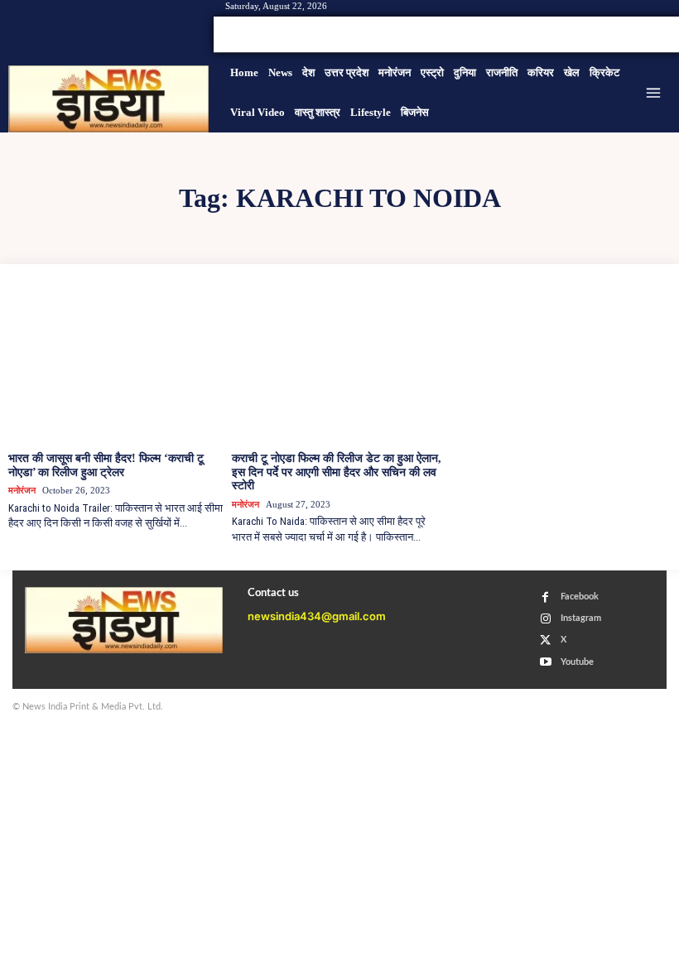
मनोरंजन (22, 490)
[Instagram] (621, 35)
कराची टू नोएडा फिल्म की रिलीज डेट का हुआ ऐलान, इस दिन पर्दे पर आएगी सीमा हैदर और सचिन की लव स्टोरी (336, 472)
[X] (641, 35)
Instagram (581, 618)
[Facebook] (601, 35)
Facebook (580, 596)
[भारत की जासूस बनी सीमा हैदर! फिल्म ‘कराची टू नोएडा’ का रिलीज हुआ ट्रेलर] (116, 364)
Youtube (577, 662)
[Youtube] (661, 35)
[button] (559, 34)
